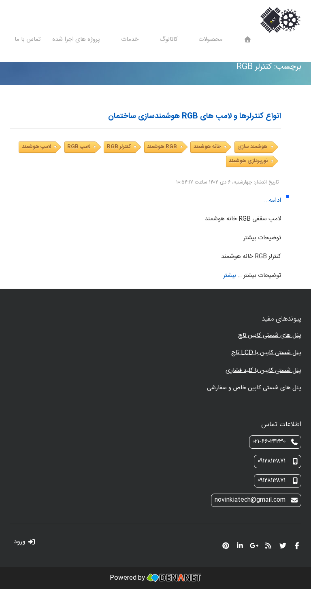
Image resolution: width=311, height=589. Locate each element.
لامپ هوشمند (36, 146)
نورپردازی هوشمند (248, 160)
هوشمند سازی (252, 146)
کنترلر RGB (119, 146)
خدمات (130, 39)
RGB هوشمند (162, 146)
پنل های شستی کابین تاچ (269, 335)
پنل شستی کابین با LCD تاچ (266, 353)
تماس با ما (27, 39)
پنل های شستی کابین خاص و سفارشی (254, 388)
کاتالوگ (169, 39)
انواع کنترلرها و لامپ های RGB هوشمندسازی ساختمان (194, 116)
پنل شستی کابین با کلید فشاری (263, 370)
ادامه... (272, 200)
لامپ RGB (78, 146)
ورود (21, 541)
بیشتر (229, 275)
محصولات (211, 39)
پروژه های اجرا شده (77, 39)
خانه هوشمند (207, 146)
